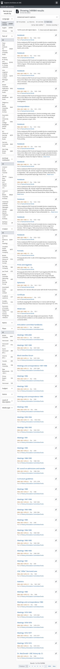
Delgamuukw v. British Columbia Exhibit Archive (7, 107)
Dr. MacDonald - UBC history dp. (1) (30, 653)
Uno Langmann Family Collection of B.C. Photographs (7, 75)
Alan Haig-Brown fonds (7, 151)
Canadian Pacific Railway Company (7, 249)
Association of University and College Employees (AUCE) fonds (7, 121)
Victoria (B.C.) (7, 357)
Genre (4, 394)
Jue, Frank (7, 272)
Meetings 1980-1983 (24, 551)
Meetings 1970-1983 (24, 612)
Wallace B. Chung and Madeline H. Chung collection (7, 62)
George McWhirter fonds (7, 97)
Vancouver (7, 341)
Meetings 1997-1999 (24, 345)
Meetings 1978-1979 (24, 623)
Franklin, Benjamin (7, 302)
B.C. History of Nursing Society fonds (7, 135)
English (7, 28)
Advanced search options (26, 17)
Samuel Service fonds (28, 40)
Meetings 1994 (22, 407)
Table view (49, 22)
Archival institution (6, 159)
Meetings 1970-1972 (24, 643)
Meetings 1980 (22, 592)
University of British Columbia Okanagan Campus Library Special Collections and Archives (7, 210)
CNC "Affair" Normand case (27, 571)
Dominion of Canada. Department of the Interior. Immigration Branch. (7, 311)
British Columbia (7, 336)
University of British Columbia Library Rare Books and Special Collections (7, 177)
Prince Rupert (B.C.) (7, 378)
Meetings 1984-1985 (24, 530)
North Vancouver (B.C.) (7, 351)
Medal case (21, 309)
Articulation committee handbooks (29, 325)
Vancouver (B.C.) (7, 345)
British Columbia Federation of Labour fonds (7, 88)
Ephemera (21, 283)
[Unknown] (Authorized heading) (7, 239)
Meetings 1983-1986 (24, 510)
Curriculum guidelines (25, 479)
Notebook (20, 35)
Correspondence (23, 106)
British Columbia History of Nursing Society (7, 259)
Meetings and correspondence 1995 (30, 397)
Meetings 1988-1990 (24, 458)
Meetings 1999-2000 (24, 335)
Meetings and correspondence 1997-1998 (32, 366)
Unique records (7, 23)
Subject (5, 388)
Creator (5, 229)
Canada (7, 361)
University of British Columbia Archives (7, 194)
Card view (40, 22)
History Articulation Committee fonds (33, 329)
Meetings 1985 (22, 520)
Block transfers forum (25, 355)
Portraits (20, 251)
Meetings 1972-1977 (24, 633)
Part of (4, 36)
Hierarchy (31, 22)
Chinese (7, 31)
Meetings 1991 (22, 438)
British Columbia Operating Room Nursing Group (7, 279)
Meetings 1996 (22, 376)
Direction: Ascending (51, 25)
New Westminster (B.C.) (7, 371)
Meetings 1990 (22, 448)
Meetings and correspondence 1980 (30, 602)
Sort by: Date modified (37, 25)
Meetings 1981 (22, 561)
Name (4, 323)
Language (5, 19)
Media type (6, 408)
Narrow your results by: (7, 12)
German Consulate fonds (7, 144)
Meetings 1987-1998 (24, 499)
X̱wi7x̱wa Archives (7, 223)
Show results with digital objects (48, 30)
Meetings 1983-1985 (24, 540)
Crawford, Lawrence (7, 297)
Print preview (21, 22)
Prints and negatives (24, 265)
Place (4, 328)
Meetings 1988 (22, 489)
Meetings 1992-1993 (24, 427)
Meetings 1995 (22, 386)
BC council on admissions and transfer (31, 468)
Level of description (6, 401)
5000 (49, 666)
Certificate (21, 295)
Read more (46, 157)
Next (54, 666)
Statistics (20, 581)
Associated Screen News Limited (7, 290)
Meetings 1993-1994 (24, 417)
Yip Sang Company (7, 267)
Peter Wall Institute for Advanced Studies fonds (7, 48)
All (3, 40)
